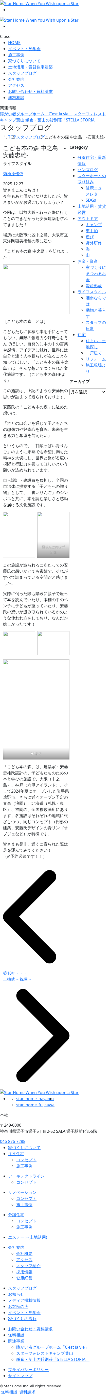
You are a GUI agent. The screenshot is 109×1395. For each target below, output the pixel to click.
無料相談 (16, 1335)
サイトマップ (20, 1375)
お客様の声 (18, 1306)
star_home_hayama (35, 1098)
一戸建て (94, 353)
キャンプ (94, 224)
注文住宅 (16, 1153)
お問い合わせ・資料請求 (30, 1329)
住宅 (82, 334)
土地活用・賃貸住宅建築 (30, 67)
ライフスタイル (92, 292)
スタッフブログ (22, 73)
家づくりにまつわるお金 (96, 273)
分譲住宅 (16, 1215)
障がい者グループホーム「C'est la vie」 (36, 114)
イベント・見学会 (24, 48)
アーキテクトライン (26, 1176)
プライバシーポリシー (28, 1369)
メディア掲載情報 (24, 1300)
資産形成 (94, 285)
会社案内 (16, 79)
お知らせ (16, 1294)
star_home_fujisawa (35, 1105)
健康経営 (24, 1278)
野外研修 (94, 243)
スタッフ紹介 (28, 1265)
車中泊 (92, 230)
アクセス (16, 85)
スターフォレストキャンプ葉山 (44, 1353)
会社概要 (24, 1253)
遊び (90, 237)
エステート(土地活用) (27, 1237)
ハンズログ (88, 169)
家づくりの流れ (22, 1318)
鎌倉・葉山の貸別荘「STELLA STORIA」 (62, 120)
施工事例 (16, 55)
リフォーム (96, 359)
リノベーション (22, 1192)
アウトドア (88, 218)
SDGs (91, 200)
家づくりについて (24, 61)
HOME (14, 42)
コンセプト (26, 1160)
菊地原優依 (13, 173)
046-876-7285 (12, 1141)
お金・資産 (88, 261)
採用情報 (24, 1272)
